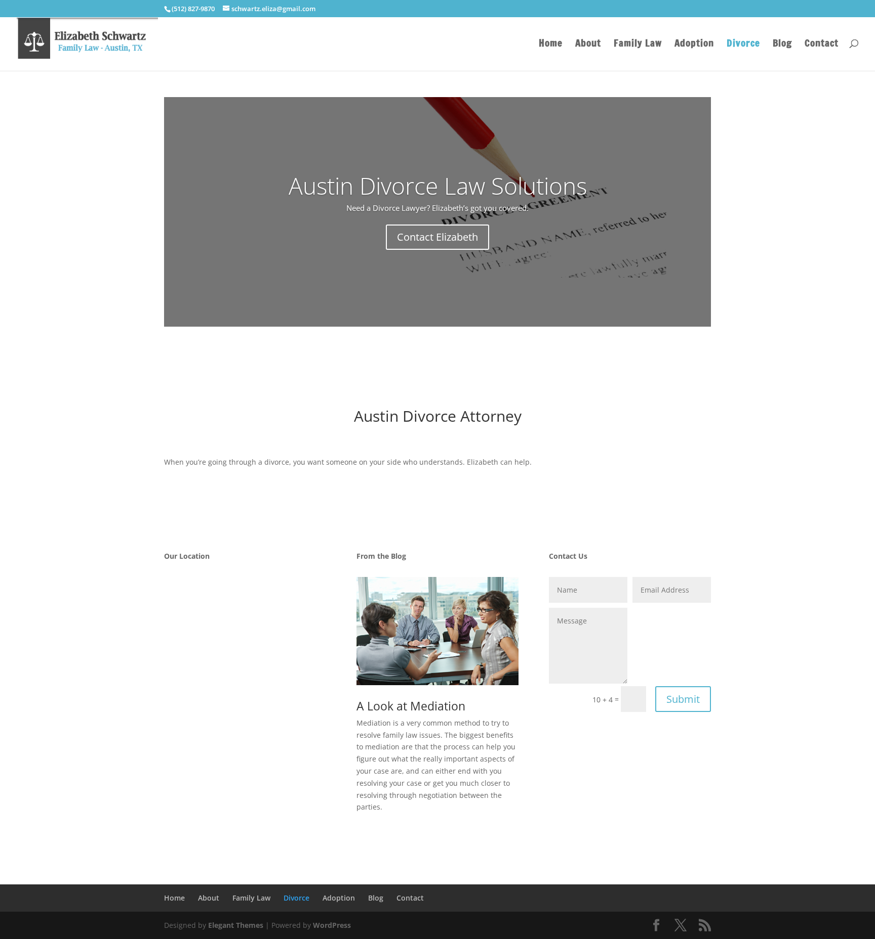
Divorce (743, 44)
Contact (822, 44)
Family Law (638, 44)
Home (551, 44)
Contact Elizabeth (437, 237)
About (588, 44)
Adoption (694, 44)
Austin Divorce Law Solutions (438, 185)
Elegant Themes (235, 925)
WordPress (332, 925)
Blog (782, 44)
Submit (683, 699)
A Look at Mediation (410, 706)
